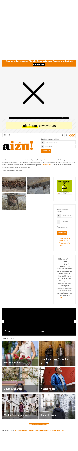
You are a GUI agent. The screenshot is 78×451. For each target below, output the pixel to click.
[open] (4, 135)
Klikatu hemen (64, 298)
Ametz (44, 331)
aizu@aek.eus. (47, 165)
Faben (7, 331)
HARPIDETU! (39, 64)
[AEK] (72, 135)
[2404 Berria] (39, 126)
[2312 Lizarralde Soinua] (64, 187)
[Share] (62, 135)
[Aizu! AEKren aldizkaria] (17, 145)
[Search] (66, 135)
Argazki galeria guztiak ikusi (38, 424)
